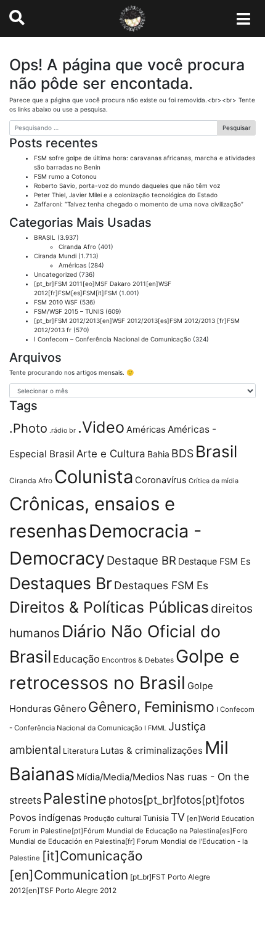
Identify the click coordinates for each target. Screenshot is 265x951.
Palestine (75, 798)
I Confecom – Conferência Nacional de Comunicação (112, 339)
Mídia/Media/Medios (120, 777)
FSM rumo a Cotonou (65, 176)
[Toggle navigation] (244, 18)
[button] (17, 18)
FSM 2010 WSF (56, 302)
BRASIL (44, 237)
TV (178, 816)
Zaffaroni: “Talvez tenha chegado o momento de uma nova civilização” (138, 204)
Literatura (81, 751)
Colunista (93, 477)
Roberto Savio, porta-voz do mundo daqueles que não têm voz (127, 185)
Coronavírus (161, 480)
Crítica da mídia (213, 480)
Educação (76, 659)
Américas (72, 265)
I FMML (155, 728)
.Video (101, 427)
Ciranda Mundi (55, 255)
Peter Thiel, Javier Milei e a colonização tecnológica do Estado (126, 194)
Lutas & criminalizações (151, 750)
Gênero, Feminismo (151, 707)
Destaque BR (141, 560)
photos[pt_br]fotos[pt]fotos (176, 799)
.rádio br (62, 431)
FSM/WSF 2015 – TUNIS (69, 311)
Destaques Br (60, 583)
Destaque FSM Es (214, 561)
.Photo (28, 428)
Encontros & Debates (138, 659)
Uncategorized (55, 274)
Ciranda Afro (77, 246)
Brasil (216, 451)
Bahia (158, 454)
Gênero (70, 708)
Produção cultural (112, 818)
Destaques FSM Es (161, 585)
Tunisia (156, 818)
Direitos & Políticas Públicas (109, 607)
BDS (182, 453)
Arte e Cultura (110, 453)
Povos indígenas (45, 817)
